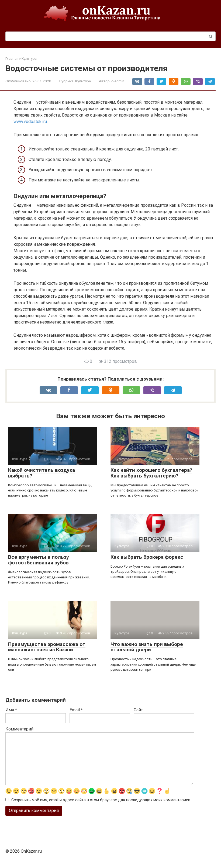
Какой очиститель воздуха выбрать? (41, 473)
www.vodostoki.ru (30, 121)
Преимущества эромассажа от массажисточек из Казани (46, 647)
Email (76, 709)
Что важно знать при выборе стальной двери (146, 647)
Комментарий (19, 729)
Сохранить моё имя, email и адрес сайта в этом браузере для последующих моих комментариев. (101, 800)
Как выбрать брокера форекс (146, 557)
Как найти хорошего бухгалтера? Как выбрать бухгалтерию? (151, 473)
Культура (83, 81)
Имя (11, 709)
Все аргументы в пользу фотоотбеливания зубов (38, 560)
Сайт (138, 709)
